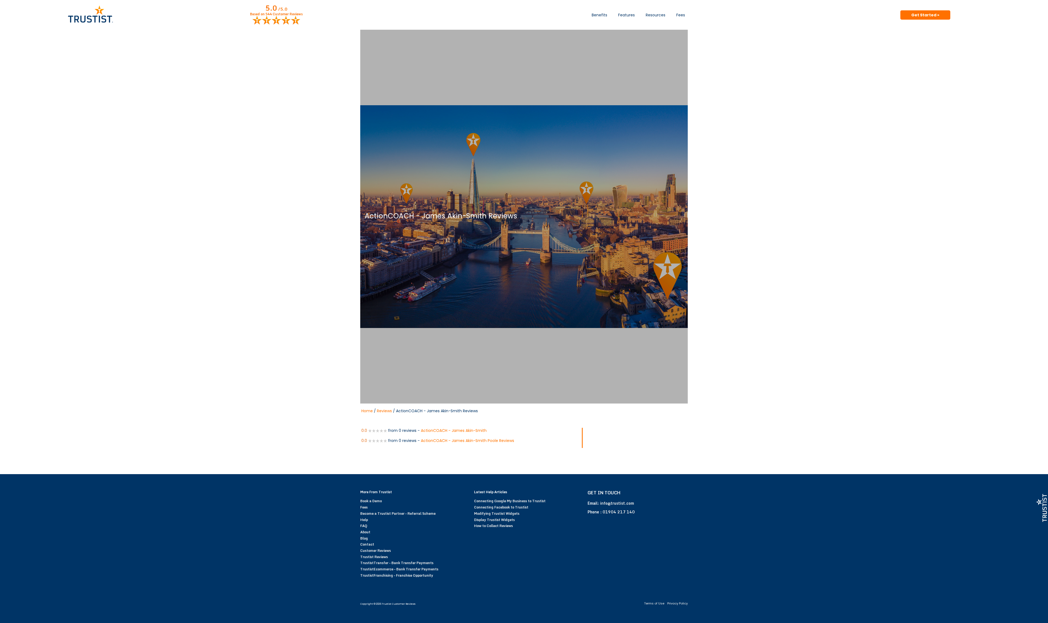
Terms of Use (654, 603)
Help (364, 519)
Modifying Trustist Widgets (496, 513)
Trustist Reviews (374, 556)
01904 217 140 (619, 512)
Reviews (384, 411)
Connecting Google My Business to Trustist (510, 501)
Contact (367, 544)
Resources (655, 15)
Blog (364, 538)
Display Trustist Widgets (494, 519)
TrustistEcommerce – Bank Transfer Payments (399, 569)
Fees (680, 15)
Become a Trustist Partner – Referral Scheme (398, 513)
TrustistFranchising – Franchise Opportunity (396, 575)
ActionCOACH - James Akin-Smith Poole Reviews (467, 440)
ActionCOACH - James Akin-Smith (454, 430)
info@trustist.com (617, 503)
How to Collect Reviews (493, 525)
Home (367, 411)
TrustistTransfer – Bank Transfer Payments (396, 562)
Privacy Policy (677, 603)
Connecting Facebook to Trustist (501, 507)
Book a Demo (371, 501)
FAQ (363, 525)
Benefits (599, 15)
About (365, 532)
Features (626, 15)
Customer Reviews (375, 550)
